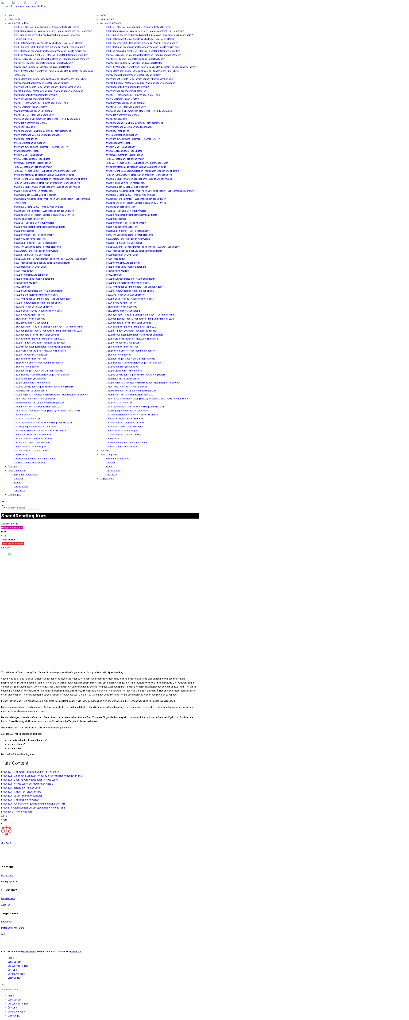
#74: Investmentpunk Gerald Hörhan (32, 163)
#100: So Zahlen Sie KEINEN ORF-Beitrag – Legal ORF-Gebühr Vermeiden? (51, 55)
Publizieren (19, 490)
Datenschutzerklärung (12, 928)
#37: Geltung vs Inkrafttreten (29, 314)
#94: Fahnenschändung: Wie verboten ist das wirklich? (41, 83)
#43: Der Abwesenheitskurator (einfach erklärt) (38, 290)
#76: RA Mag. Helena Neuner (28, 155)
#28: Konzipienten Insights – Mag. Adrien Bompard (40, 350)
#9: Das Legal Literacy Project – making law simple (40, 430)
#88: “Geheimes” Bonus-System (30, 107)
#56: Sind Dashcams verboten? (30, 239)
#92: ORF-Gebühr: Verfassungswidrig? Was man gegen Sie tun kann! (49, 91)
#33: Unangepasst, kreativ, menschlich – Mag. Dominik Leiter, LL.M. (48, 330)
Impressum (7, 921)
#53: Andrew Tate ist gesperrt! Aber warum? (37, 251)
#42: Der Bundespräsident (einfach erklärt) (36, 294)
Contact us (7, 875)
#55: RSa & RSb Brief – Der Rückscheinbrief (36, 243)
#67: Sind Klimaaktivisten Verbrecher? (33, 191)
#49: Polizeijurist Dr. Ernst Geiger (30, 267)
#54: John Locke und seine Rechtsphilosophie (37, 247)
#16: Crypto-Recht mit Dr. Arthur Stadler (34, 398)
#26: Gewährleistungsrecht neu (30, 358)
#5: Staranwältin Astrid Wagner (30, 446)
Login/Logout (14, 494)
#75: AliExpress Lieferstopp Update (32, 159)
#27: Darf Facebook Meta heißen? (31, 354)
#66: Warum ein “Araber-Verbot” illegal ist (35, 195)
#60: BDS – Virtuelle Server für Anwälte (34, 223)
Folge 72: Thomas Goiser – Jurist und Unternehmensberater (45, 171)
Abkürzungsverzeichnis (26, 474)
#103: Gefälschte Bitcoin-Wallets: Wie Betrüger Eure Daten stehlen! (48, 43)
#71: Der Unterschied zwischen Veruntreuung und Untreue (44, 175)
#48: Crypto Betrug (24, 271)
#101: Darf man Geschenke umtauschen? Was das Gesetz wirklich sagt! (51, 51)
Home (11, 15)
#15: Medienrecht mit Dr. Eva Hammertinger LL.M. (39, 402)
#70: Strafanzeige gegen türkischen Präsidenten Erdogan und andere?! (50, 179)
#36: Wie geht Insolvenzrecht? (29, 318)
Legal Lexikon (14, 19)
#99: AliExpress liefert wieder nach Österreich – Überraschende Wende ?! (51, 59)
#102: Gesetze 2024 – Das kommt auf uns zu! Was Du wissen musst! (49, 47)
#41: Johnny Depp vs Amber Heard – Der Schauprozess (42, 298)
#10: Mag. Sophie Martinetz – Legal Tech (35, 426)
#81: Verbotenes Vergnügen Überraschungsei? (38, 135)
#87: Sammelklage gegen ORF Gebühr (33, 111)
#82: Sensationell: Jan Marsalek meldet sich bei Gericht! (42, 131)
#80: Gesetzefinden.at (25, 139)
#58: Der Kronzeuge (24, 231)
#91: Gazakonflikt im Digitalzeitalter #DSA (35, 95)
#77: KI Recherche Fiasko (27, 151)
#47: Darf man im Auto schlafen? (31, 275)
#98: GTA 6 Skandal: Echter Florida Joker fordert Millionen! (43, 63)
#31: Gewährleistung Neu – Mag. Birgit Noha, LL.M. (39, 338)
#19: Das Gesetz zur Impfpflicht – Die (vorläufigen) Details (43, 386)
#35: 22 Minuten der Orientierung (31, 322)
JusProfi (6, 843)
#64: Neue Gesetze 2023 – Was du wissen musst (39, 207)
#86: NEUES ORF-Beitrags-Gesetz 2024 (34, 115)
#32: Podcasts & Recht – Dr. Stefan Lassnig (36, 334)
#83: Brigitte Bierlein (24, 127)
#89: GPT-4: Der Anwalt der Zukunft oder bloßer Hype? (41, 103)
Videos (17, 482)
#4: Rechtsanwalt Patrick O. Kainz (31, 450)
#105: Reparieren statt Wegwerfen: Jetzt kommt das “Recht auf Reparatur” (53, 31)
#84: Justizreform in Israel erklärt (31, 123)
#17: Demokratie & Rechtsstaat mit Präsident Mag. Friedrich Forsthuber (51, 394)
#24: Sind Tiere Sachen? (26, 366)
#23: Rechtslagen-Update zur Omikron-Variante (38, 370)
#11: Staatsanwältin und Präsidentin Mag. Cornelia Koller (43, 422)
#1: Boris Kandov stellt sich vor (30, 462)
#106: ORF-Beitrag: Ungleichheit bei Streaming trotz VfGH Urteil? (47, 27)
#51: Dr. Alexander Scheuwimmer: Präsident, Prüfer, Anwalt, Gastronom (50, 259)
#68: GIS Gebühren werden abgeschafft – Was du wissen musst (47, 187)
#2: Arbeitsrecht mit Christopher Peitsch (35, 458)
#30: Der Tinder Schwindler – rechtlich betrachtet (39, 342)
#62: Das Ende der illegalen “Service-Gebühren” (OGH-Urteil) (44, 215)
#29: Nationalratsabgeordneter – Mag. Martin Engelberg (42, 346)
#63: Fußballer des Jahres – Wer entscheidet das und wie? (44, 211)
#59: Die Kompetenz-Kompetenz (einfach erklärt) (39, 227)
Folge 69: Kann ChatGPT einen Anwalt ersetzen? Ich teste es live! (47, 183)
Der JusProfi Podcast (19, 23)
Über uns (12, 466)
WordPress (75, 951)
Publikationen (21, 486)
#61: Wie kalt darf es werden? (29, 219)
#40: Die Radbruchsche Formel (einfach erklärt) (38, 302)
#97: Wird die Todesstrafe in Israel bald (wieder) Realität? (43, 67)
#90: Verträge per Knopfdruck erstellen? (34, 99)
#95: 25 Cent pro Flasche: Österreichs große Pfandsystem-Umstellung (50, 79)
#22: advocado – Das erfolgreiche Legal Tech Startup (41, 374)
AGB (3, 934)
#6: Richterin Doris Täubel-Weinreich (32, 442)
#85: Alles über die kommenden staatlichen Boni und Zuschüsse (47, 119)
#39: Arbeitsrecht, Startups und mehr (33, 306)
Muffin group (28, 951)
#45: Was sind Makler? (25, 282)
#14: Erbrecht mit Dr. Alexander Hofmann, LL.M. (38, 406)
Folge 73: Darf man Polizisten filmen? (33, 167)
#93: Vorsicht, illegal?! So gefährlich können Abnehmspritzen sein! (47, 87)
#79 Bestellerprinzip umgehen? (30, 143)
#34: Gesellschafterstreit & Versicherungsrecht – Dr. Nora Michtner (48, 326)
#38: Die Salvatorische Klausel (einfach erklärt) (38, 310)
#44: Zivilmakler (22, 286)
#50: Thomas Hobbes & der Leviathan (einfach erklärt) (42, 263)
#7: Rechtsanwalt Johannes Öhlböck (33, 438)
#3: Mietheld (20, 454)
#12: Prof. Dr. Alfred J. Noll (27, 418)
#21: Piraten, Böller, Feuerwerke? (30, 378)
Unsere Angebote (17, 470)
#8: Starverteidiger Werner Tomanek (32, 434)
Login (8, 547)
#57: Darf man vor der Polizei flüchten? (34, 235)
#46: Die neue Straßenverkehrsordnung (34, 278)
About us (6, 904)
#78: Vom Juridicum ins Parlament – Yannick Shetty (41, 147)
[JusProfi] (23, 6)
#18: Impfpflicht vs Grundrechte (30, 390)
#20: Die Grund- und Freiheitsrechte (32, 382)
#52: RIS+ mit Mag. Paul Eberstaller (32, 255)
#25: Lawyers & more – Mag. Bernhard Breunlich (38, 362)
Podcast (18, 478)
